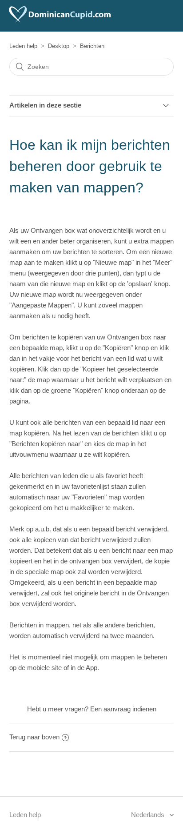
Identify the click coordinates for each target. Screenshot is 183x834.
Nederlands (148, 814)
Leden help (23, 46)
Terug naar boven (34, 737)
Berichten (92, 46)
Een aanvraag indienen (123, 709)
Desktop (58, 46)
